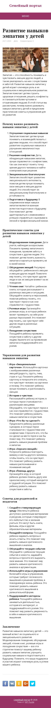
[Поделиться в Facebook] (5, 683)
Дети (16, 41)
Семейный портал (25, 5)
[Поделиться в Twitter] (32, 683)
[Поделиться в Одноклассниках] (19, 683)
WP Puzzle (29, 702)
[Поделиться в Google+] (25, 683)
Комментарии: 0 (27, 41)
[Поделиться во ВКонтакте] (12, 683)
